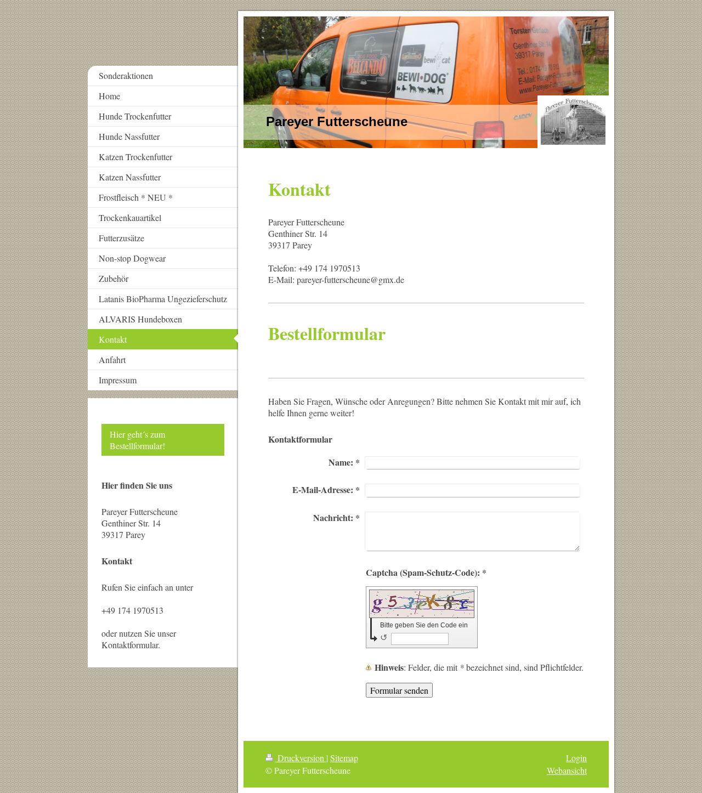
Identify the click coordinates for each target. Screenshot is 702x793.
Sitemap (344, 757)
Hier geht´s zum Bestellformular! (137, 439)
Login (576, 757)
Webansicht (567, 770)
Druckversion (300, 757)
